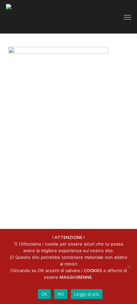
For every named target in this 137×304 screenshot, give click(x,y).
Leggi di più (86, 294)
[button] (127, 17)
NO (61, 294)
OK (44, 294)
